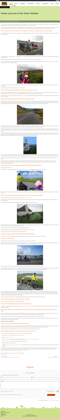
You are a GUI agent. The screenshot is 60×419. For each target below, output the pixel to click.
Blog (4, 21)
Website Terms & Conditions (5, 412)
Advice (38, 3)
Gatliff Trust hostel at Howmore (27, 197)
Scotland (6, 354)
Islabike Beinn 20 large (8, 337)
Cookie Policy (3, 411)
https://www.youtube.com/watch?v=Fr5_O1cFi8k (31, 339)
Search (57, 3)
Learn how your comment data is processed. (53, 400)
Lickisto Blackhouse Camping (50, 61)
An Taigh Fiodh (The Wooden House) (27, 306)
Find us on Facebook (56, 0)
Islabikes (3, 354)
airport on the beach (15, 269)
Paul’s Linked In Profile (25, 350)
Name (2, 377)
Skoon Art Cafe (23, 95)
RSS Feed (58, 0)
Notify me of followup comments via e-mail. (7, 391)
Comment (2, 380)
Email (32, 377)
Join (52, 3)
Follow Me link (6, 339)
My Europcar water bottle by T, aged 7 (52, 357)
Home (16, 3)
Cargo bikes (31, 3)
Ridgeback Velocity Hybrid (8, 335)
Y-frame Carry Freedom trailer (19, 335)
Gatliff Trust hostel (27, 157)
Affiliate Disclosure (4, 414)
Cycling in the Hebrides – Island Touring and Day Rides (13, 344)
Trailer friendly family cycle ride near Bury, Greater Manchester (11, 357)
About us (2, 416)
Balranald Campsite (28, 169)
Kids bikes (22, 3)
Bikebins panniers (23, 333)
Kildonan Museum (28, 229)
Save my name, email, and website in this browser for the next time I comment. (12, 394)
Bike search (45, 3)
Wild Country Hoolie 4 (7, 341)
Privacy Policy (3, 413)
